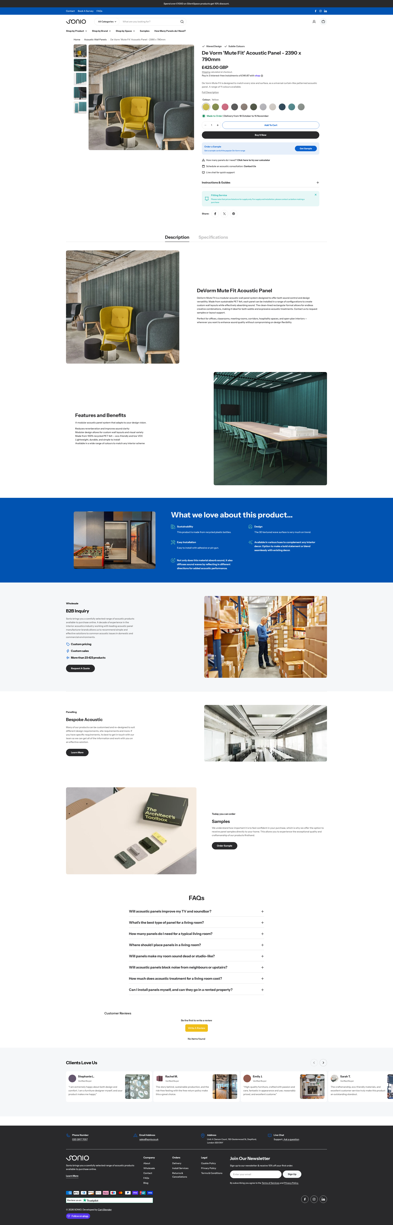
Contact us (300, 308)
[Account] (314, 21)
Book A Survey (85, 11)
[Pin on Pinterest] (233, 213)
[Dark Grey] (234, 106)
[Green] (215, 106)
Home (77, 39)
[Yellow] (206, 106)
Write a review (196, 1028)
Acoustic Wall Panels (95, 39)
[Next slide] (323, 1062)
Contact (70, 11)
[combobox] (140, 21)
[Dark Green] (253, 106)
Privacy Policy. (291, 1183)
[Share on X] (224, 213)
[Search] (182, 21)
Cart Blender (105, 1209)
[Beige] (272, 106)
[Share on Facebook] (215, 213)
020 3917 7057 (80, 1139)
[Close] (316, 195)
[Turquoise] (291, 106)
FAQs (99, 11)
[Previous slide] (314, 1062)
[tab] (177, 238)
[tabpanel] (196, 367)
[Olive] (301, 106)
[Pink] (225, 106)
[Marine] (282, 106)
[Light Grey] (263, 106)
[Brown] (244, 106)
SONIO (78, 1209)
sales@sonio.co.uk (148, 1139)
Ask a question (291, 1139)
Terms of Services (270, 1183)
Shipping (206, 72)
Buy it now (260, 134)
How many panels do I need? (238, 160)
